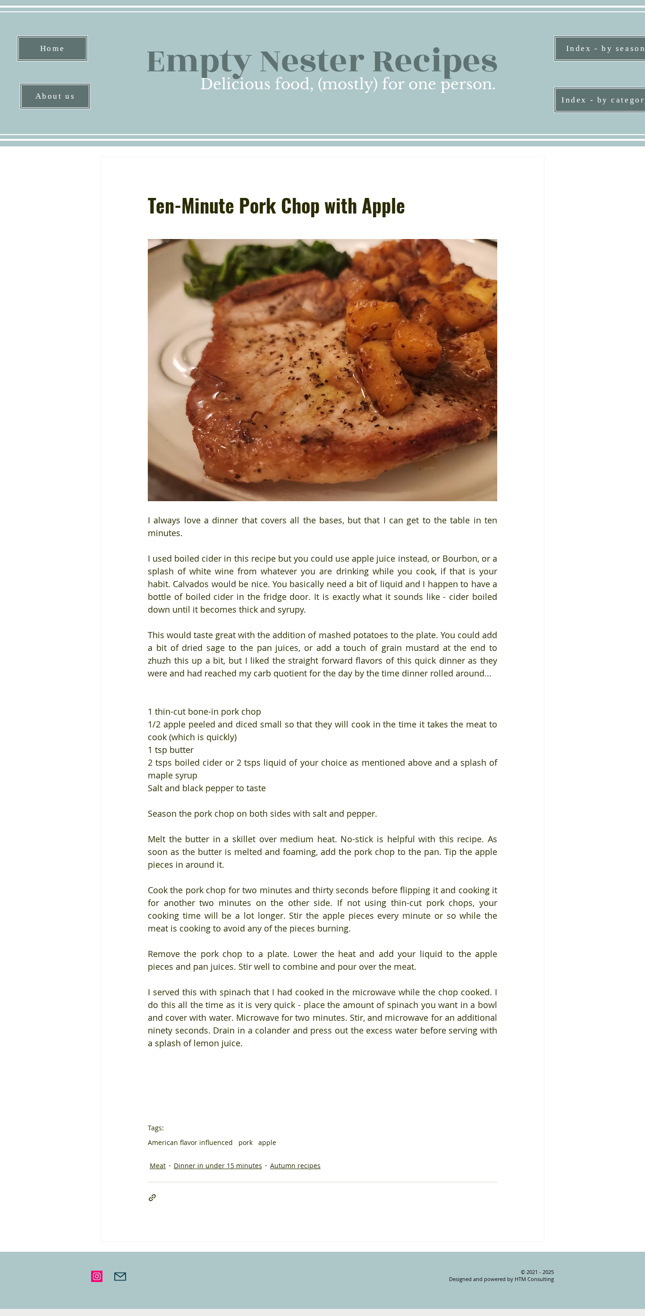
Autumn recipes (295, 1165)
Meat (158, 1165)
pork (245, 1142)
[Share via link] (152, 1197)
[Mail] (120, 1276)
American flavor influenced (190, 1142)
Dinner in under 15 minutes (218, 1165)
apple (267, 1142)
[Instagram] (96, 1276)
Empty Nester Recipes (322, 61)
